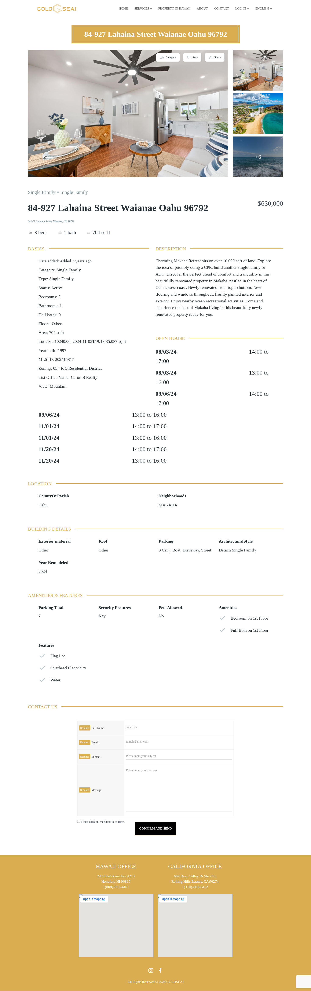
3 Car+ (164, 550)
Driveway (191, 550)
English (262, 8)
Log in (241, 8)
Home (123, 8)
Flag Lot (57, 656)
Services (142, 8)
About (202, 8)
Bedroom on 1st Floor (249, 618)
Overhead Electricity (68, 668)
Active (57, 288)
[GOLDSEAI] (57, 8)
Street (206, 550)
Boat (176, 550)
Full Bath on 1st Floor (249, 630)
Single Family (41, 192)
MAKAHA (168, 505)
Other (43, 550)
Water (55, 680)
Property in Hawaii (174, 8)
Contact (221, 8)
